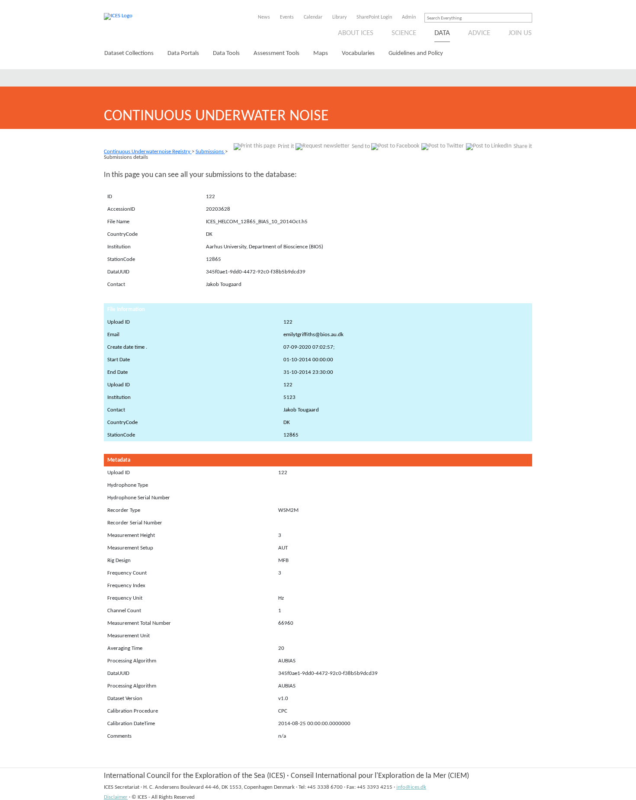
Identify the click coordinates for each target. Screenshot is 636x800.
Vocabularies (358, 53)
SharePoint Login (374, 17)
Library (339, 17)
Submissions (210, 151)
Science (404, 33)
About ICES (355, 33)
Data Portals (183, 53)
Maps (320, 53)
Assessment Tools (276, 53)
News (264, 17)
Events (287, 17)
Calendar (313, 17)
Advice (479, 33)
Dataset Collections (129, 53)
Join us (520, 33)
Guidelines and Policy (416, 53)
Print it (286, 146)
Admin (409, 17)
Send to (361, 146)
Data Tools (226, 53)
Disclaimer (116, 797)
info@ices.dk (411, 787)
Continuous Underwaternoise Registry (148, 151)
